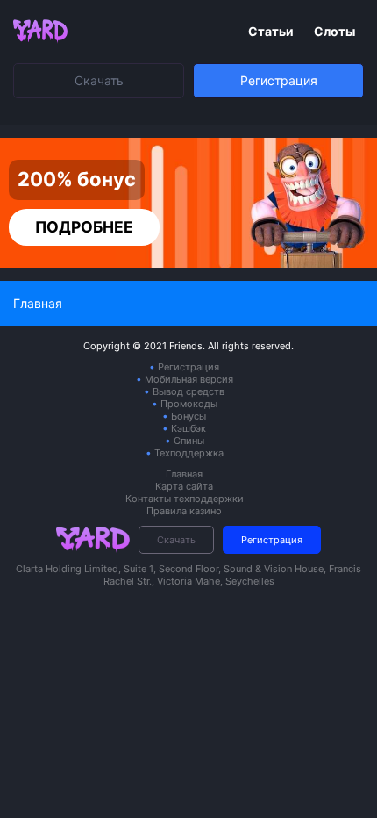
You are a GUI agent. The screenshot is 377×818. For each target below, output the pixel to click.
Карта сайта (184, 486)
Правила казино (184, 511)
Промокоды (188, 404)
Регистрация (278, 80)
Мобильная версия (189, 379)
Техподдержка (189, 453)
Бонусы (188, 416)
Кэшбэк (188, 428)
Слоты (334, 31)
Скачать (99, 80)
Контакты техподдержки (184, 498)
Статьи (272, 31)
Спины (189, 440)
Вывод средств (188, 391)
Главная (184, 474)
